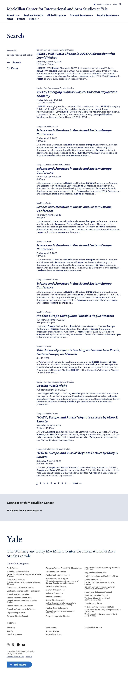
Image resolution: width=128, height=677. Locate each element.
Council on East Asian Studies (19, 598)
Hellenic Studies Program (56, 586)
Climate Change (52, 631)
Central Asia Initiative (16, 580)
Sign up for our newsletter (24, 510)
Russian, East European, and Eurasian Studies (99, 583)
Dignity (10, 631)
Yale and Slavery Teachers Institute (99, 607)
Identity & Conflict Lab (55, 590)
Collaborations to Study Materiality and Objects (23, 583)
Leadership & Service (93, 627)
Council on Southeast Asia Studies (21, 609)
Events (21, 19)
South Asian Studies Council (96, 595)
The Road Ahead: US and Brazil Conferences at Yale (97, 599)
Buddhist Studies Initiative (18, 572)
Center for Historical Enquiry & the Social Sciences (24, 575)
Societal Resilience (54, 634)
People (32, 19)
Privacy (29, 656)
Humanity (11, 627)
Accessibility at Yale (15, 656)
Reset (14, 68)
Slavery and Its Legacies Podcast (98, 592)
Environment (51, 627)
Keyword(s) (12, 50)
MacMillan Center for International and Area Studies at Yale (57, 8)
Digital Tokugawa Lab (16, 613)
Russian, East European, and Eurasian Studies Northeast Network (99, 588)
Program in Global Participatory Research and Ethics (102, 568)
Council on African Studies (18, 594)
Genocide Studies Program (57, 579)
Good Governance (14, 634)
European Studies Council (17, 616)
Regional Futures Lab (93, 580)
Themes (11, 623)
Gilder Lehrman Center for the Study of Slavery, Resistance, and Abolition (62, 582)
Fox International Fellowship (58, 575)
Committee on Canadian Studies (20, 588)
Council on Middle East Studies (20, 606)
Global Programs (56, 15)
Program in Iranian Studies (95, 573)
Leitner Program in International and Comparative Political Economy (61, 604)
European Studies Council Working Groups (64, 568)
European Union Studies (56, 572)
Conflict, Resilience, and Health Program (23, 591)
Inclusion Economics (54, 593)
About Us (12, 15)
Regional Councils (33, 15)
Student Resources (80, 15)
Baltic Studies (12, 568)
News (10, 19)
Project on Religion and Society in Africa (101, 576)
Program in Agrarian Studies (58, 616)
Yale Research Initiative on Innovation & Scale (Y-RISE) (101, 615)
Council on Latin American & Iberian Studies (22, 601)
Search (16, 62)
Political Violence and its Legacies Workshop (60, 612)
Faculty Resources (107, 15)
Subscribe (20, 664)
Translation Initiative (93, 603)
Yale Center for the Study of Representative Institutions (102, 610)
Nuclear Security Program (57, 608)
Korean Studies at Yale (55, 600)
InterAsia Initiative (53, 597)
